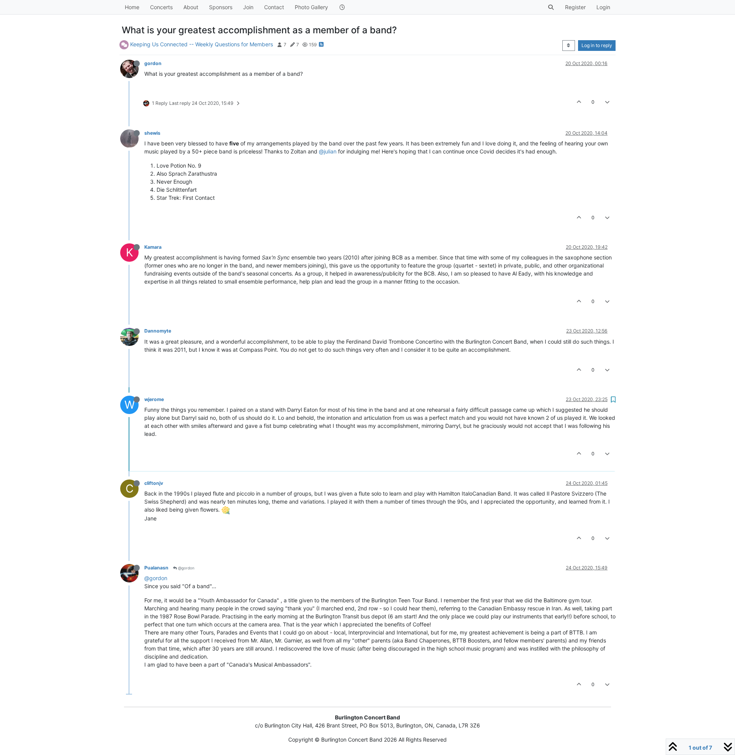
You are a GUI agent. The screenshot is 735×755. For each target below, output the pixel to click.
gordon (153, 63)
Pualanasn (156, 568)
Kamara (153, 247)
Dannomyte (157, 331)
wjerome (154, 399)
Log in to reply (596, 45)
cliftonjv (153, 483)
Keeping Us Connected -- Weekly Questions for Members (201, 44)
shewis (152, 133)
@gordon (185, 568)
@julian (327, 151)
